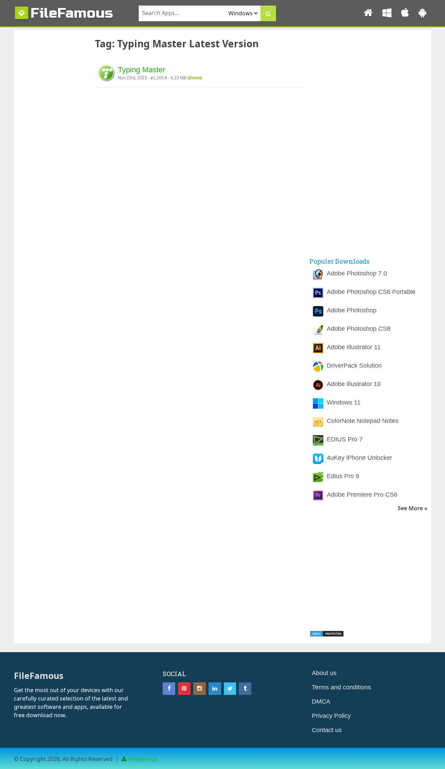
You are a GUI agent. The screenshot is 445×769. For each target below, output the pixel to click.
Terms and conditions (341, 687)
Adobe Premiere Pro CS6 (362, 494)
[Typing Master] (106, 74)
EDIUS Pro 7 (345, 439)
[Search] (268, 13)
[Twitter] (230, 688)
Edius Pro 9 (343, 476)
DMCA (321, 701)
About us (324, 673)
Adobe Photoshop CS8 (358, 328)
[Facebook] (169, 688)
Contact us (327, 730)
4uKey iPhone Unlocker (359, 457)
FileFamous (72, 13)
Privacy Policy (331, 715)
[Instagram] (199, 688)
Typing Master (141, 69)
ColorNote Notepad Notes (362, 420)
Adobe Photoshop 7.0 (357, 273)
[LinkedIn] (215, 688)
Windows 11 (344, 402)
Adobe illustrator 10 (354, 384)
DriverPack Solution (354, 365)
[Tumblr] (245, 688)
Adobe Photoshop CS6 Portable (371, 291)
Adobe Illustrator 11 (354, 347)
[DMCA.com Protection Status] (326, 635)
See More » (413, 508)
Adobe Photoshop (352, 310)
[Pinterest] (184, 688)
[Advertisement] (50, 150)
